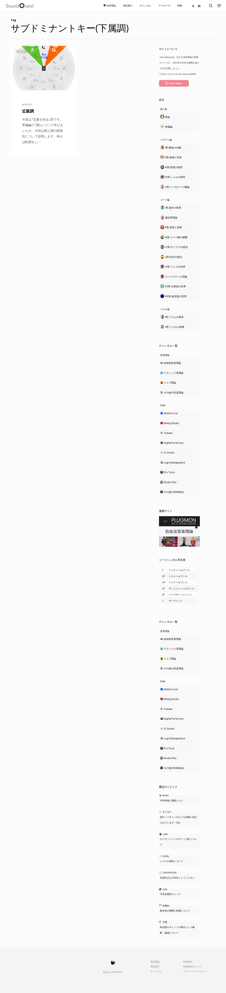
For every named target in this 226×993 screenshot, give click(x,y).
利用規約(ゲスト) (192, 966)
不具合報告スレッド (170, 894)
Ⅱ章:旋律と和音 (173, 157)
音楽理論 (155, 961)
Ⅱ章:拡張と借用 (25, 51)
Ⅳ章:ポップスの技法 (176, 247)
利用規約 (187, 961)
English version (167, 73)
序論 (167, 117)
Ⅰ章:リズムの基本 (174, 317)
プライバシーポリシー (194, 971)
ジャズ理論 (170, 382)
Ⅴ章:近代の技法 (173, 257)
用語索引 (155, 966)
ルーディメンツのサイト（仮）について (178, 841)
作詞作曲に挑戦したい (171, 800)
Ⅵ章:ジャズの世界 (175, 266)
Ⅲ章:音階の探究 (173, 167)
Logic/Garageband (174, 462)
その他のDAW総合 (174, 492)
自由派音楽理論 (172, 363)
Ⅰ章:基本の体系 (173, 207)
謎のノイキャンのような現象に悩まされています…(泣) (178, 819)
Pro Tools (169, 472)
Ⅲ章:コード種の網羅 (176, 237)
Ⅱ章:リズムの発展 (174, 327)
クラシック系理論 (173, 373)
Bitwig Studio (171, 423)
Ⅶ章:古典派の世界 (175, 286)
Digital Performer (174, 443)
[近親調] (44, 102)
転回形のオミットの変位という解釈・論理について (177, 929)
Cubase (168, 433)
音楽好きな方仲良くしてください (177, 877)
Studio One (170, 482)
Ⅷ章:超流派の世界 (176, 296)
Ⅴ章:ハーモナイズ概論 (177, 187)
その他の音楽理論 (173, 392)
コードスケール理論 (176, 276)
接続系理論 (171, 217)
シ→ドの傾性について (171, 861)
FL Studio (169, 452)
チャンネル (156, 971)
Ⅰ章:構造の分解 (173, 147)
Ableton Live (171, 413)
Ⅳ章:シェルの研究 (175, 177)
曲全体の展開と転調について (175, 910)
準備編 (168, 127)
